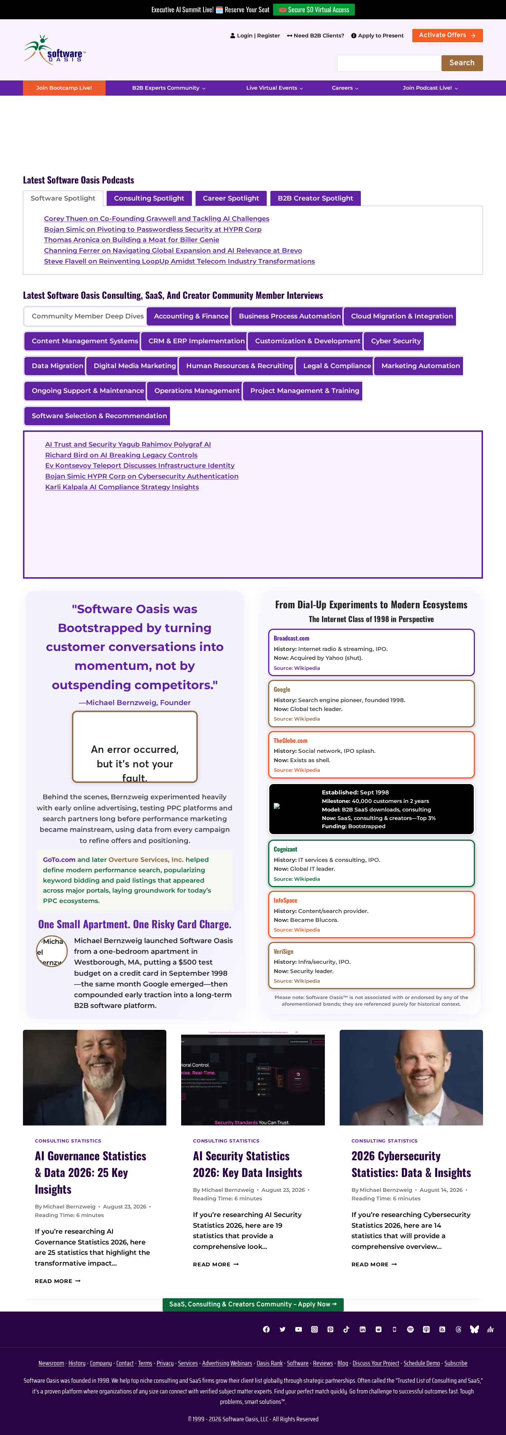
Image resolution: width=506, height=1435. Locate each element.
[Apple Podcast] (426, 1329)
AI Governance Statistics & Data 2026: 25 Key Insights (90, 1172)
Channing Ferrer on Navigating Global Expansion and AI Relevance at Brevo (173, 251)
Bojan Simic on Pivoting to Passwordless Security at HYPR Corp (153, 229)
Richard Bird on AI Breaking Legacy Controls (121, 455)
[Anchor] (490, 1329)
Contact (125, 1363)
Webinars (241, 1363)
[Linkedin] (362, 1329)
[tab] (63, 198)
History (77, 1363)
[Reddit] (378, 1329)
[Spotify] (410, 1329)
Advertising (215, 1363)
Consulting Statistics (68, 1141)
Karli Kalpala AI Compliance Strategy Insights (122, 487)
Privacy (165, 1363)
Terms (145, 1363)
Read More (57, 1281)
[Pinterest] (330, 1329)
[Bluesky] (474, 1329)
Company (101, 1363)
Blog (342, 1363)
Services (188, 1363)
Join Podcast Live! (427, 88)
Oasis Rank (270, 1363)
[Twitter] (282, 1329)
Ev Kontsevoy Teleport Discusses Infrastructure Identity (139, 466)
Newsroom (51, 1363)
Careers (342, 88)
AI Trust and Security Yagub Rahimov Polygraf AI (128, 444)
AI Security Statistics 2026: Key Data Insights (247, 1163)
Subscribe (456, 1363)
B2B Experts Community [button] (165, 88)
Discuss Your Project (376, 1363)
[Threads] (458, 1329)
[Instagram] (314, 1329)
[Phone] (394, 1329)
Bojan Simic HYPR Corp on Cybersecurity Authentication (142, 476)
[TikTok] (346, 1329)
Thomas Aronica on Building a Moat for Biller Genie (131, 240)
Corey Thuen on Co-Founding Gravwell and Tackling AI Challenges (156, 219)
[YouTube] (298, 1329)
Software (298, 1363)
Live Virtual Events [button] (271, 88)
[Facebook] (266, 1329)
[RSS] (442, 1329)
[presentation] (94, 1077)
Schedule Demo (422, 1363)
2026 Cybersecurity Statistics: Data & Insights (411, 1163)
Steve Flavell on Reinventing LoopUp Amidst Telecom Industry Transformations (179, 261)
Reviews (323, 1363)
